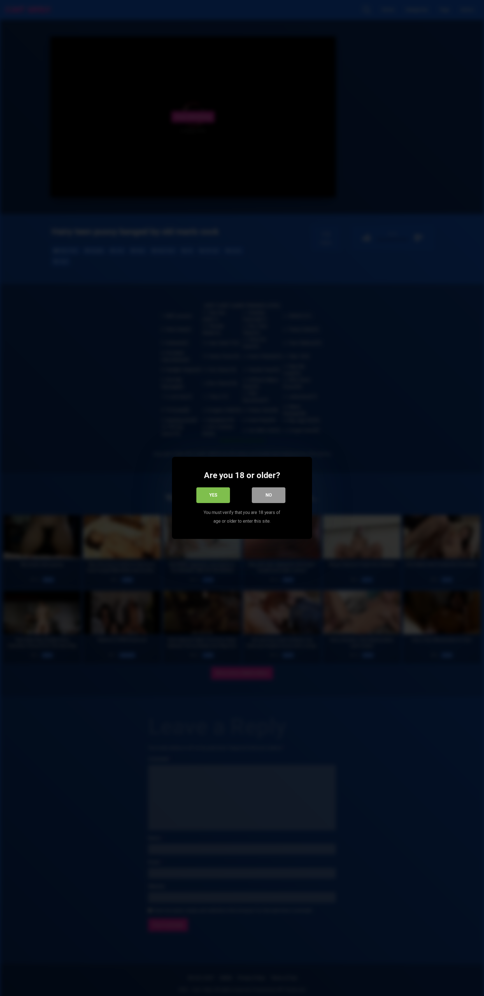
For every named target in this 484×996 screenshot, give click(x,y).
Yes (213, 495)
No (269, 495)
